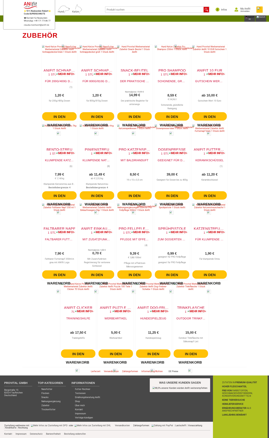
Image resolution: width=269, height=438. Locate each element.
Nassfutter (46, 389)
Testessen (80, 393)
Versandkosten (111, 371)
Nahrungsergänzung (51, 401)
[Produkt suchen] (206, 9)
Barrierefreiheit (53, 434)
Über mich (80, 405)
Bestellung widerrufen (75, 434)
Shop (77, 401)
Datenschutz (36, 434)
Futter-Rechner (82, 389)
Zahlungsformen (130, 371)
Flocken (45, 393)
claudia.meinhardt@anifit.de (36, 25)
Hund (61, 11)
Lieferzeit (95, 371)
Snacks (44, 397)
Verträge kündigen (84, 417)
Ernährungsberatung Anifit (87, 397)
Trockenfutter (48, 409)
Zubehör (45, 405)
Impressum (80, 413)
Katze (75, 11)
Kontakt (79, 409)
